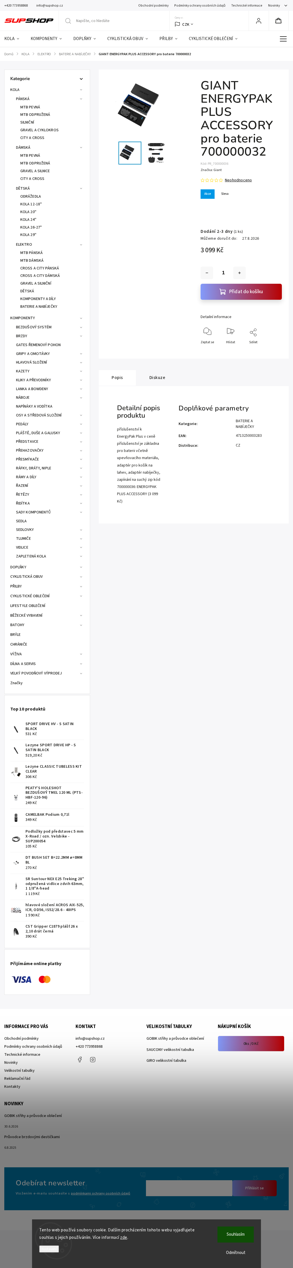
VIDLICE (22, 547)
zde (123, 1238)
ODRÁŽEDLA (30, 196)
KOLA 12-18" (31, 204)
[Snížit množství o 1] (207, 273)
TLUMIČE (23, 538)
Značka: (211, 170)
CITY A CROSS (32, 138)
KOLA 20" (28, 212)
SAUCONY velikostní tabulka (170, 1050)
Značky (16, 683)
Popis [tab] (117, 377)
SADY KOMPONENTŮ (33, 512)
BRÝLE (15, 635)
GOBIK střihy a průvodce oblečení (175, 1038)
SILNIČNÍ (27, 122)
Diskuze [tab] (157, 377)
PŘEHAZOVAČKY (29, 450)
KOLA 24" (28, 220)
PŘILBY (16, 586)
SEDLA (21, 521)
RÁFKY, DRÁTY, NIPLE (33, 468)
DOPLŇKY (18, 567)
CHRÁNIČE (18, 644)
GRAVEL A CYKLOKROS (39, 130)
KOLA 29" (28, 235)
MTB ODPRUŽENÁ (35, 115)
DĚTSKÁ (23, 188)
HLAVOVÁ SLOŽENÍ (31, 362)
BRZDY (21, 336)
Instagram (92, 1059)
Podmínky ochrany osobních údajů (199, 5)
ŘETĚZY (22, 494)
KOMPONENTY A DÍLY (38, 299)
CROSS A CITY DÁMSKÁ (40, 276)
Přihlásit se (254, 1188)
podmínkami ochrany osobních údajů (100, 1193)
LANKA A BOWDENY (32, 389)
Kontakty (12, 1087)
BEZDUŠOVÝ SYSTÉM (34, 327)
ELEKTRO (24, 244)
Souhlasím (236, 1234)
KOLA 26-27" (31, 227)
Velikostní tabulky (19, 1070)
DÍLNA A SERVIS (23, 664)
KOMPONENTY (22, 318)
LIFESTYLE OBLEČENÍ (27, 606)
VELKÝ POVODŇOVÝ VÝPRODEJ (36, 673)
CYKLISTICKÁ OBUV (26, 577)
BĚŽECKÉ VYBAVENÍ (26, 615)
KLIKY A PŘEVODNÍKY (33, 380)
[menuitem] (14, 39)
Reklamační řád (17, 1079)
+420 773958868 (89, 1046)
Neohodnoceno (238, 180)
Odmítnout (236, 1253)
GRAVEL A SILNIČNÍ (35, 283)
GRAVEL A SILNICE (35, 171)
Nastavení (49, 1249)
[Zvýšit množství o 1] (239, 273)
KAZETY (23, 371)
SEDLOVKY (25, 530)
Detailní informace (216, 317)
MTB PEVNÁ (30, 107)
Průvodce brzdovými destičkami (32, 1137)
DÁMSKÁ (23, 147)
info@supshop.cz (90, 1038)
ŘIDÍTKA (23, 503)
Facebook (80, 1059)
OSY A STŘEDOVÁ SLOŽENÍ (39, 415)
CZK (185, 24)
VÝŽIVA (16, 654)
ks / (251, 1044)
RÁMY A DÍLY (26, 477)
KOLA (14, 90)
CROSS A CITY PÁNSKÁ (39, 268)
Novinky (274, 5)
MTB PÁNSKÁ (31, 253)
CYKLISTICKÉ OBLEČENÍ (30, 596)
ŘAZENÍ (22, 486)
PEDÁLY (22, 424)
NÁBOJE (23, 397)
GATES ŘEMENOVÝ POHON (38, 345)
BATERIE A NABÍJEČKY (38, 306)
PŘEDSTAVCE (27, 442)
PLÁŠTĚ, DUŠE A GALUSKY (38, 433)
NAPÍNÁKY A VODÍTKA (34, 406)
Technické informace (246, 5)
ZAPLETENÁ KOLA (31, 556)
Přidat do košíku (246, 291)
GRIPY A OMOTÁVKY (33, 354)
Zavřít (272, 351)
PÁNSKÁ (23, 99)
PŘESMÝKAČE (27, 459)
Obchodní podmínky (153, 5)
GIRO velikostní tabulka (166, 1060)
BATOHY (17, 625)
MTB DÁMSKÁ (31, 260)
